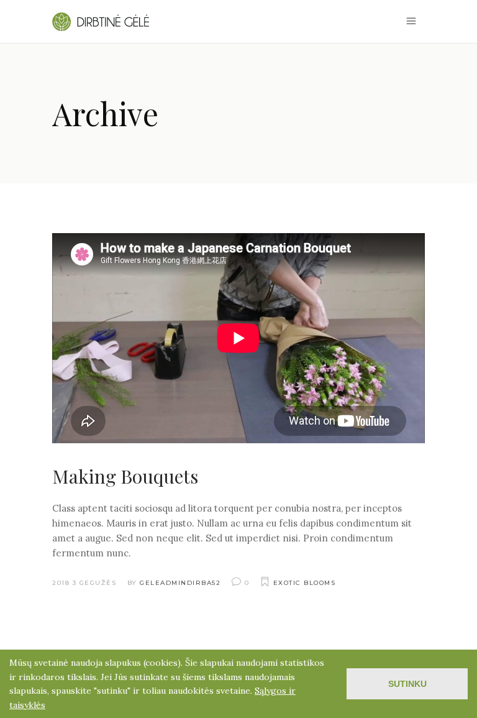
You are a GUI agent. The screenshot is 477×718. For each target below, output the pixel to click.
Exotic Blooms (304, 583)
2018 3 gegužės (84, 583)
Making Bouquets (125, 476)
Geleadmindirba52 (180, 583)
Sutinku (407, 684)
